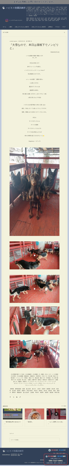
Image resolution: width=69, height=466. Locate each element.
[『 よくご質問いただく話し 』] (56, 414)
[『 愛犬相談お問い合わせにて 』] (12, 414)
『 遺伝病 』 (29, 422)
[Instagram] (6, 20)
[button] (64, 32)
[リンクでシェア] (20, 397)
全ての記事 (5, 32)
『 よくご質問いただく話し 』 (55, 422)
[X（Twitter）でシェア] (13, 397)
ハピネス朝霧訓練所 (16, 8)
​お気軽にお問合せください (55, 458)
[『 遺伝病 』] (34, 414)
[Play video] (34, 255)
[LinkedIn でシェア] (16, 397)
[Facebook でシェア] (10, 397)
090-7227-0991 (56, 461)
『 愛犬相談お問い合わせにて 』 (13, 422)
